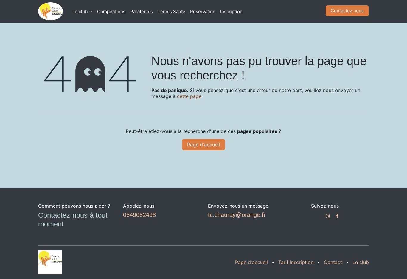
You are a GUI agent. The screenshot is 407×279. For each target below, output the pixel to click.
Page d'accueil (203, 145)
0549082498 (139, 214)
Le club (360, 262)
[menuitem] (82, 11)
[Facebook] (337, 216)
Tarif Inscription (295, 262)
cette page (189, 96)
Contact (333, 262)
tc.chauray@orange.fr (237, 214)
